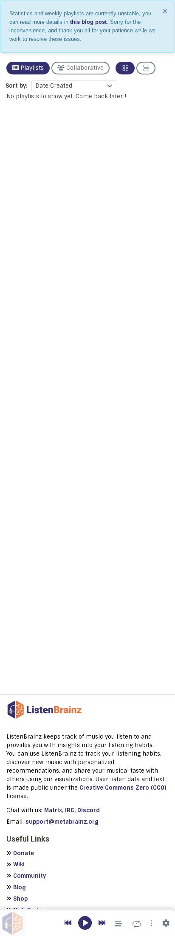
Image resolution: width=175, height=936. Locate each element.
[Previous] (68, 923)
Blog (19, 887)
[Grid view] (125, 68)
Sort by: (16, 85)
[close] (165, 11)
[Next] (102, 923)
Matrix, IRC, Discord (72, 810)
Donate (23, 853)
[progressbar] (87, 910)
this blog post (88, 22)
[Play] (85, 923)
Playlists (31, 67)
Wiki (19, 864)
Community (29, 875)
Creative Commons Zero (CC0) (122, 787)
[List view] (145, 68)
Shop (20, 898)
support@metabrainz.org (62, 821)
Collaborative (84, 67)
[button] (151, 923)
